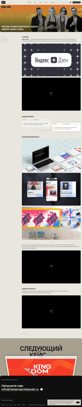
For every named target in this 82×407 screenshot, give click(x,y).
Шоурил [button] (18, 404)
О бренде (3, 36)
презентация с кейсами (63, 2)
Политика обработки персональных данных (37, 404)
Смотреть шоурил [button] (12, 2)
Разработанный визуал (5, 39)
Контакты (52, 2)
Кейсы (46, 2)
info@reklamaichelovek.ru (20, 389)
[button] (76, 2)
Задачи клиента (4, 38)
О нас (35, 2)
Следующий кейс (41, 351)
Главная (29, 2)
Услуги (40, 2)
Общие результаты (5, 41)
